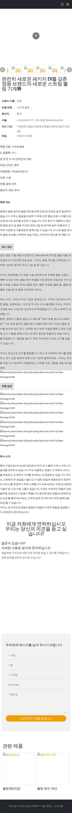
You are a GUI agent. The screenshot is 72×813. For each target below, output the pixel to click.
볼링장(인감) (11, 788)
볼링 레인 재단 (47, 788)
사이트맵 (58, 806)
